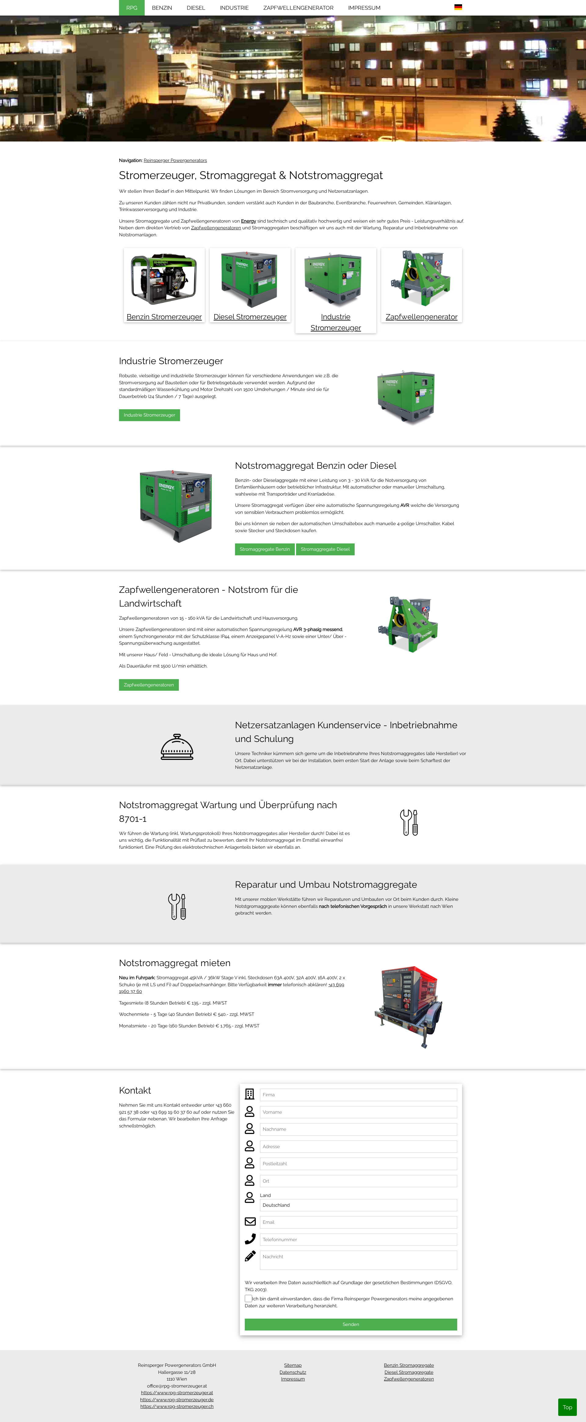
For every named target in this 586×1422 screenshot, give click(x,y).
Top (567, 1407)
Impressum (293, 1379)
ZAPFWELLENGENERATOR (298, 8)
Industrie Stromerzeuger (149, 415)
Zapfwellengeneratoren (216, 228)
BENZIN (162, 8)
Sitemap (293, 1365)
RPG (131, 8)
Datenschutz (293, 1372)
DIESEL (196, 8)
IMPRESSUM (364, 8)
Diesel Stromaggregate (409, 1372)
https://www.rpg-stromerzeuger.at (177, 1392)
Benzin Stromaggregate (409, 1365)
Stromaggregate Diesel (325, 549)
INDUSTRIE (234, 8)
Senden (351, 1324)
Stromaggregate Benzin (265, 549)
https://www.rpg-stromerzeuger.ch (177, 1406)
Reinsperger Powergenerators (175, 160)
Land (265, 1195)
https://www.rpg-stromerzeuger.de (177, 1399)
